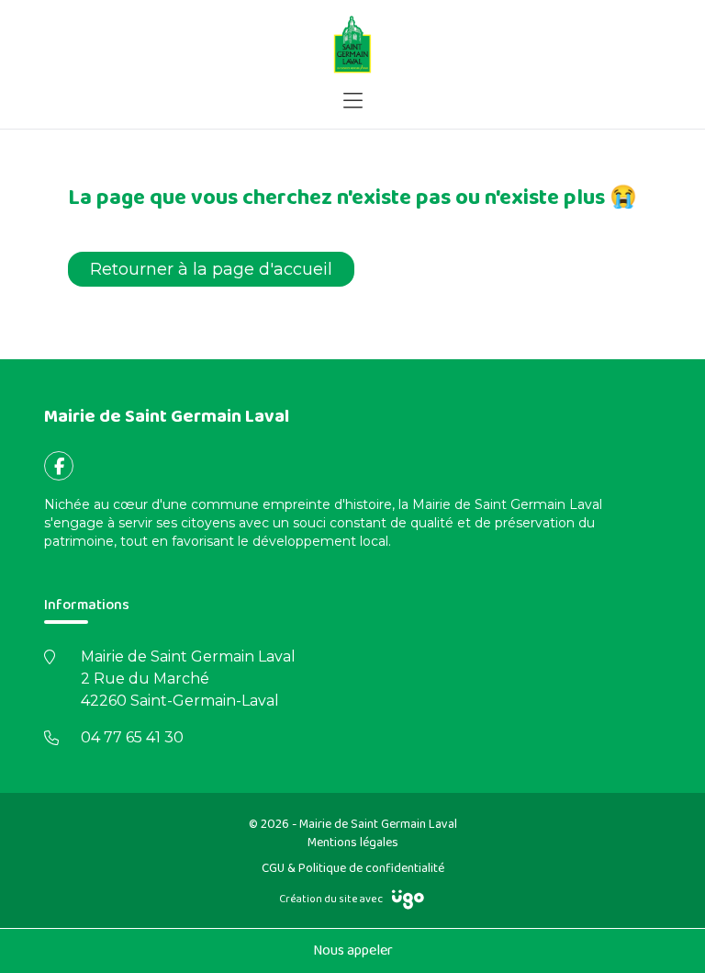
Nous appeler (353, 950)
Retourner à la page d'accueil (211, 269)
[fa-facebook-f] (58, 466)
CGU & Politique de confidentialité (353, 868)
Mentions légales (353, 842)
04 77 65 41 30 (132, 737)
